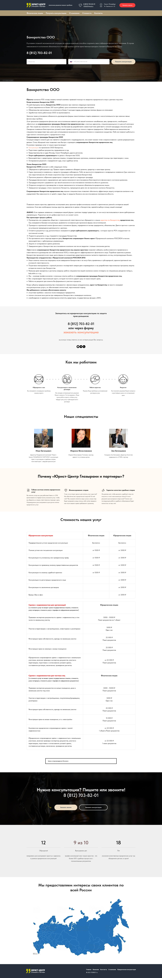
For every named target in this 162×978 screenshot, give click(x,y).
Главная (88, 969)
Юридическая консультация (126, 969)
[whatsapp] (78, 346)
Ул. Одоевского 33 (109, 6)
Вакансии (96, 969)
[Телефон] (84, 346)
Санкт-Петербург (110, 4)
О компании (74, 13)
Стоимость (87, 13)
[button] (127, 5)
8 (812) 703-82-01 (81, 324)
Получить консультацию (56, 13)
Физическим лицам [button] (35, 13)
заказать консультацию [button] (81, 332)
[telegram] (81, 346)
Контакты (98, 13)
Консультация (33, 148)
